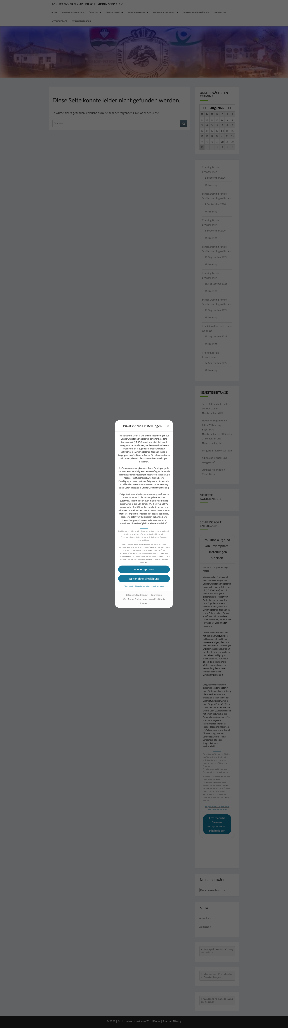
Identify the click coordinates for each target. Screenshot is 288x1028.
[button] (144, 569)
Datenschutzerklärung (159, 487)
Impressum (156, 594)
